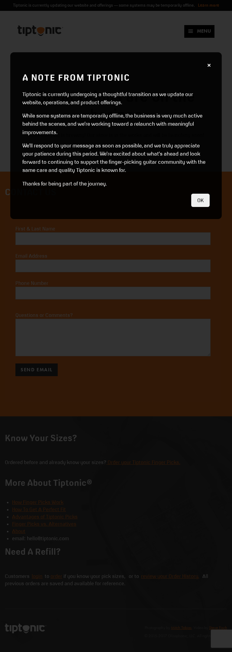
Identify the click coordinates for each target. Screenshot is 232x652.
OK (200, 200)
